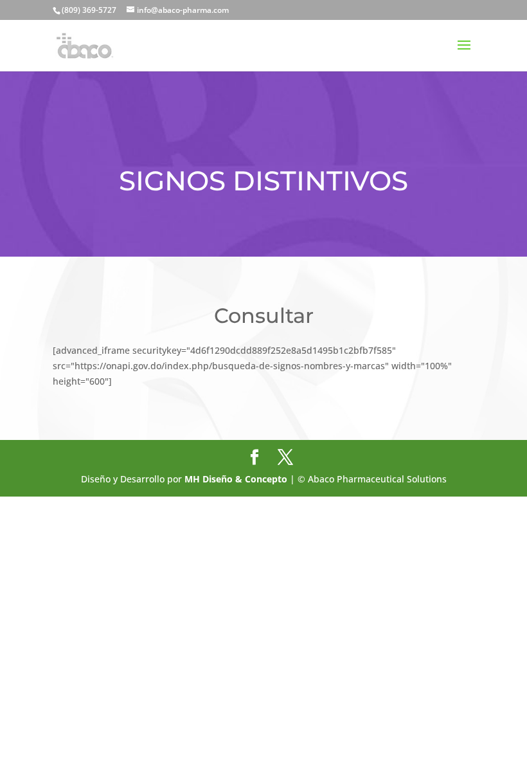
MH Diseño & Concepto (237, 479)
